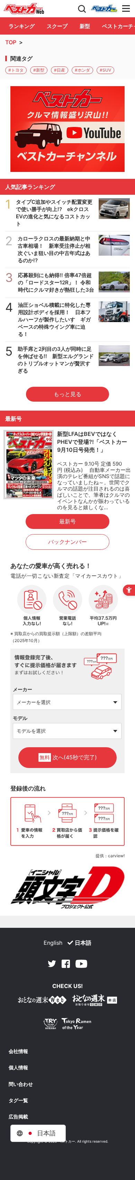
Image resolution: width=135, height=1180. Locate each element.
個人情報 (18, 1067)
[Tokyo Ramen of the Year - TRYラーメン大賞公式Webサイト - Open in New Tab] (67, 1025)
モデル (20, 718)
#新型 (38, 70)
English (53, 942)
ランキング (22, 26)
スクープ (57, 26)
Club (104, 8)
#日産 (59, 70)
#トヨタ (16, 70)
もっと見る (67, 394)
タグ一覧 (18, 1100)
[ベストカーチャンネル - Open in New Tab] (67, 129)
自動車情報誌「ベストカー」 (23, 9)
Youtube (81, 964)
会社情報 (18, 1051)
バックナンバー (67, 541)
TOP (10, 42)
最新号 (67, 521)
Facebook (66, 964)
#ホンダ (82, 70)
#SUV (105, 70)
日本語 (83, 942)
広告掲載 (18, 1116)
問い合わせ (21, 1084)
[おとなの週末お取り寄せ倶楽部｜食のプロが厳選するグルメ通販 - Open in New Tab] (42, 1001)
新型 (85, 26)
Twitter (52, 963)
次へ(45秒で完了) (68, 757)
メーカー (22, 689)
